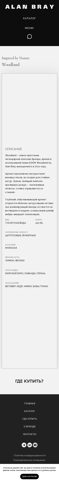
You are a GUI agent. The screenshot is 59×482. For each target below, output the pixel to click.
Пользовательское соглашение (29, 460)
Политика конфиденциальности (30, 455)
